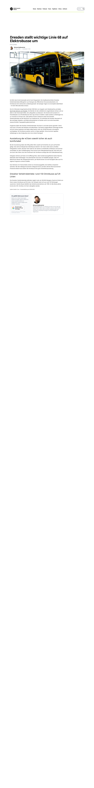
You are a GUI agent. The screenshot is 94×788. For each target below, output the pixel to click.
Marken (39, 9)
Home (11, 44)
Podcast (45, 9)
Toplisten (54, 9)
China (60, 9)
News (34, 9)
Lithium (65, 9)
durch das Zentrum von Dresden (18, 111)
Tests (49, 9)
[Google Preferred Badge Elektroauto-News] (18, 208)
